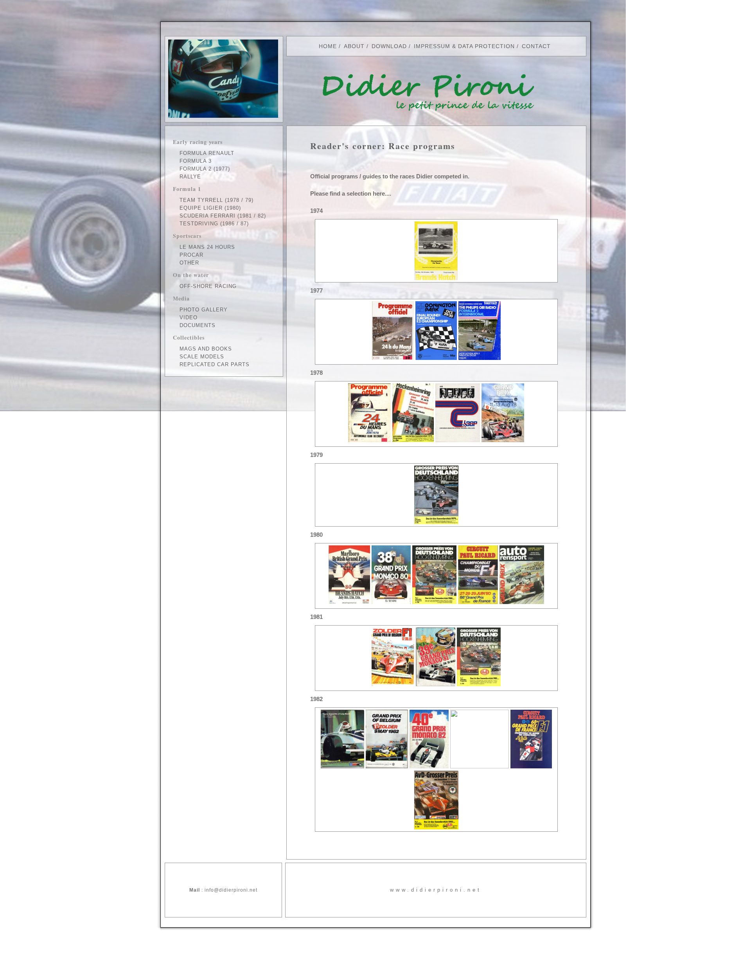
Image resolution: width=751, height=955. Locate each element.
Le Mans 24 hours (207, 247)
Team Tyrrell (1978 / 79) (216, 200)
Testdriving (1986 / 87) (214, 224)
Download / (391, 46)
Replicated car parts (215, 364)
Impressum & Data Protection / (466, 46)
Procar (191, 255)
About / (356, 46)
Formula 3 (196, 161)
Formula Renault (207, 153)
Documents (198, 325)
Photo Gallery (204, 310)
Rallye (190, 177)
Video (189, 317)
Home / (330, 46)
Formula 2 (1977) (205, 169)
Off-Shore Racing (208, 286)
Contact (536, 46)
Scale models (202, 357)
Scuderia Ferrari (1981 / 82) (223, 216)
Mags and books (206, 349)
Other (189, 263)
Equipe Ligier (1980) (210, 208)
